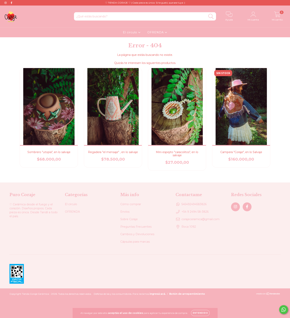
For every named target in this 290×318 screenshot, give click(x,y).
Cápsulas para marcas (135, 241)
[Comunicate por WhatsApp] (283, 309)
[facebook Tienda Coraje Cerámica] (11, 3)
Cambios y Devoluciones (137, 234)
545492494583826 (194, 204)
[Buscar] (211, 16)
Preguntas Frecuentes (136, 226)
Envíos (124, 211)
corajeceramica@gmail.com (200, 219)
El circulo (130, 32)
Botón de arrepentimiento (187, 293)
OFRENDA (156, 32)
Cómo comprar (130, 204)
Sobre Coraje (129, 219)
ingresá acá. (158, 293)
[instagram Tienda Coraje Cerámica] (6, 3)
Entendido (200, 313)
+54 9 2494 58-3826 (195, 211)
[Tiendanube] (268, 294)
